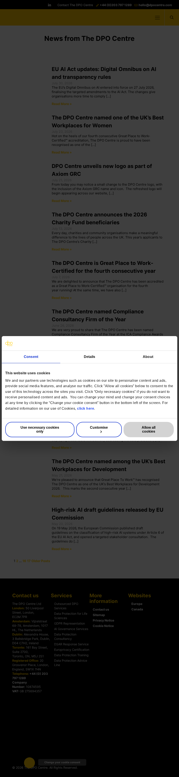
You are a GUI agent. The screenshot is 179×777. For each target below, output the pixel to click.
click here (85, 408)
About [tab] (148, 357)
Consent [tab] (31, 357)
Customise (99, 427)
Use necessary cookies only (40, 429)
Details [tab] (89, 357)
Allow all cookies (148, 429)
